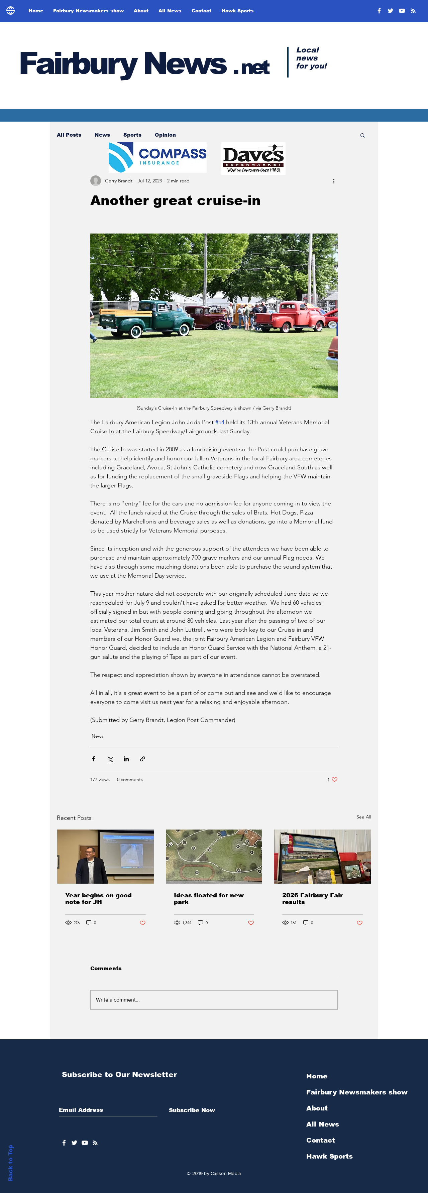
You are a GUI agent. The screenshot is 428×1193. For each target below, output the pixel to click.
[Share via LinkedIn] (126, 759)
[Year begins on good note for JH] (105, 857)
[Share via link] (142, 759)
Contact (320, 1140)
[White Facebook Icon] (64, 1143)
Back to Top (10, 1163)
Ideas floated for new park (209, 898)
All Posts (69, 135)
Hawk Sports (329, 1156)
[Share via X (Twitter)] (110, 759)
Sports (132, 135)
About (317, 1108)
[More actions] (334, 181)
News (102, 135)
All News (322, 1124)
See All (363, 817)
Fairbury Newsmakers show (357, 1092)
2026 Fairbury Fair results (312, 898)
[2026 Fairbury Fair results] (322, 857)
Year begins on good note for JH (98, 898)
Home (316, 1076)
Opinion (165, 135)
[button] (362, 135)
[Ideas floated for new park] (214, 857)
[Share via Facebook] (93, 759)
